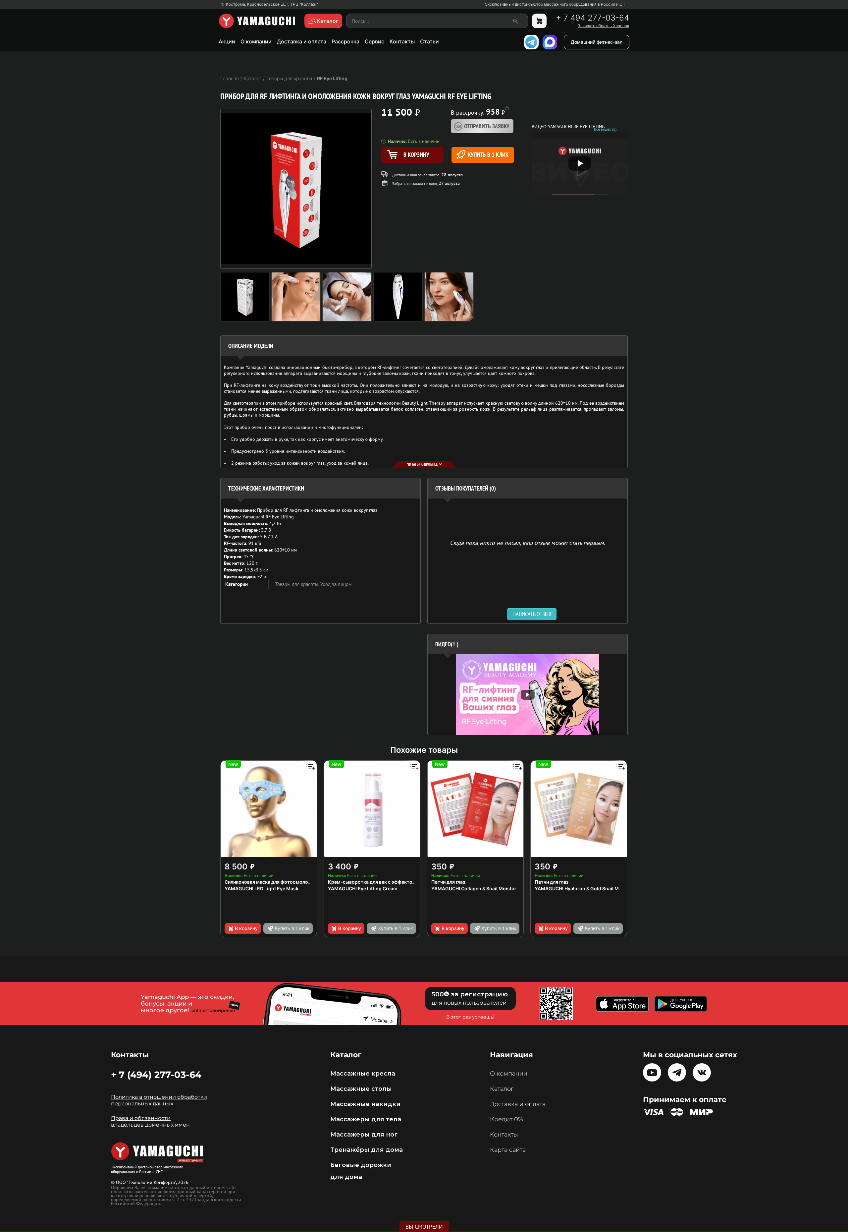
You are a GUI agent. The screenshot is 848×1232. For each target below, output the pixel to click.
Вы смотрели (424, 1226)
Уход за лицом (336, 584)
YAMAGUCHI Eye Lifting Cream (363, 888)
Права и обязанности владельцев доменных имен (150, 1121)
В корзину (246, 928)
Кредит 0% (506, 1119)
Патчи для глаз (448, 882)
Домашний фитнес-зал (596, 42)
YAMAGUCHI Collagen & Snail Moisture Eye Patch (486, 888)
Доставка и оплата (301, 41)
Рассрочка (345, 41)
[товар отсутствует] (539, 21)
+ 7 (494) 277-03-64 (156, 1074)
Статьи (429, 41)
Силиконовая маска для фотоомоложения (274, 882)
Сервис (374, 41)
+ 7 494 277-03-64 (592, 18)
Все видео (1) (605, 129)
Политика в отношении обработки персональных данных (159, 1100)
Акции (227, 41)
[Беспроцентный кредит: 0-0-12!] (507, 108)
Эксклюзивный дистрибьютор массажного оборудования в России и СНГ (556, 4)
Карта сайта (508, 1149)
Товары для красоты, (297, 584)
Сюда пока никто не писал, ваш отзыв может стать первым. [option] (527, 542)
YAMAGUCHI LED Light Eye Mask (261, 888)
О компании (256, 41)
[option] (527, 694)
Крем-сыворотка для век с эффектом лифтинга (383, 882)
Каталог (501, 1088)
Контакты (402, 41)
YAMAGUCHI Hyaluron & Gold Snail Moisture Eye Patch (596, 888)
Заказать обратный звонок (603, 26)
